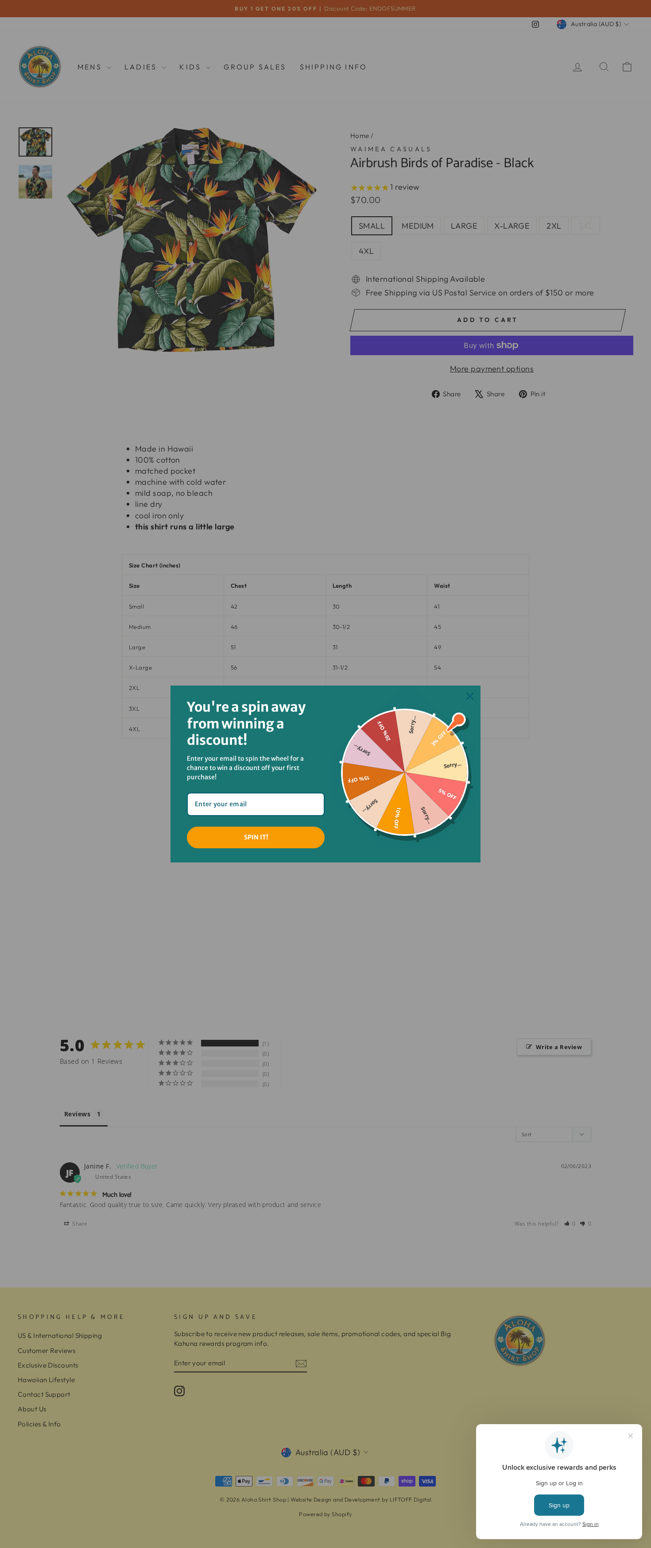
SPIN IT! (256, 837)
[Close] (469, 696)
